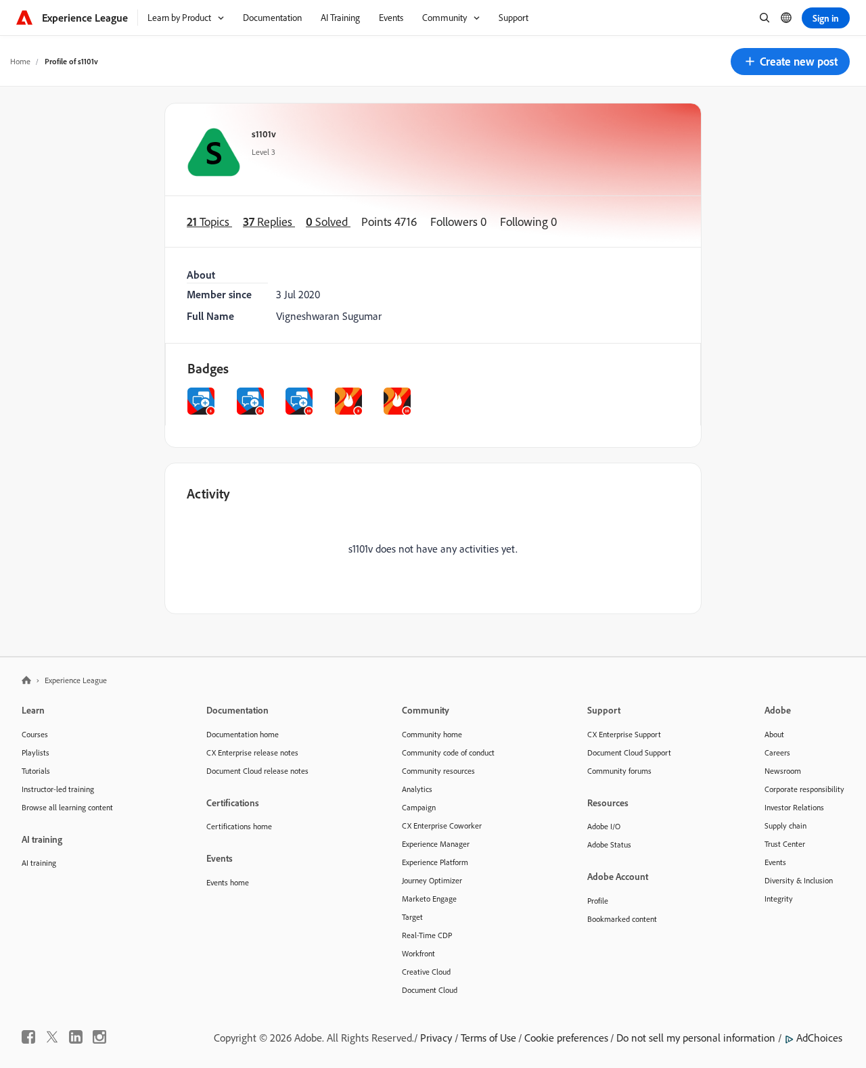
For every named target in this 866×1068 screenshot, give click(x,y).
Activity (208, 493)
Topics (209, 221)
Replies (269, 221)
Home (20, 61)
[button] (790, 61)
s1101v (264, 133)
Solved (328, 221)
